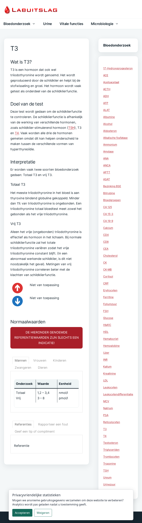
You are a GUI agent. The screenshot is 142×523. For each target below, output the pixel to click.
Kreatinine (109, 373)
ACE (105, 75)
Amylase (108, 151)
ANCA (106, 165)
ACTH (106, 89)
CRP (106, 283)
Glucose (108, 318)
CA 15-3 (108, 214)
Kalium (107, 366)
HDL (105, 331)
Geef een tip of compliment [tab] (35, 431)
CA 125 (107, 207)
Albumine (109, 117)
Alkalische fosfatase (115, 137)
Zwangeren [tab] (23, 367)
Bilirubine (109, 193)
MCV (106, 401)
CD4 (106, 234)
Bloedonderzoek (16, 24)
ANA (106, 158)
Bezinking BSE (112, 186)
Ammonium (110, 144)
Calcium (108, 227)
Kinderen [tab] (59, 360)
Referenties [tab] (23, 424)
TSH (71, 127)
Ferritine (108, 297)
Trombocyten (111, 456)
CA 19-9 (108, 221)
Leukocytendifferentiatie (118, 394)
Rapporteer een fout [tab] (53, 424)
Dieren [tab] (42, 367)
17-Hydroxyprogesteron (118, 68)
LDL (105, 380)
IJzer (106, 352)
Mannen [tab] (21, 360)
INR (105, 359)
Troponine (109, 463)
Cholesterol (110, 255)
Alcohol (107, 123)
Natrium (108, 408)
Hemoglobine (111, 345)
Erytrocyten (110, 290)
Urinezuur (109, 484)
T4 (17, 133)
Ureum (107, 477)
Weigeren (43, 513)
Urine (47, 24)
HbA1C (107, 325)
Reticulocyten (111, 422)
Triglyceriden (111, 449)
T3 (105, 429)
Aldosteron (110, 130)
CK (105, 262)
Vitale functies (71, 24)
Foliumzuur (110, 304)
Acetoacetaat (111, 82)
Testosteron (110, 442)
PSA (105, 415)
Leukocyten (110, 387)
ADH (106, 96)
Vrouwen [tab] (39, 360)
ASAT (106, 179)
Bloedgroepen (112, 200)
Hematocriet (110, 338)
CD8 (106, 241)
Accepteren (22, 513)
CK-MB (107, 269)
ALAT (106, 110)
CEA (105, 248)
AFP (105, 103)
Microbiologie (102, 24)
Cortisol (108, 276)
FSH (105, 311)
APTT (106, 172)
